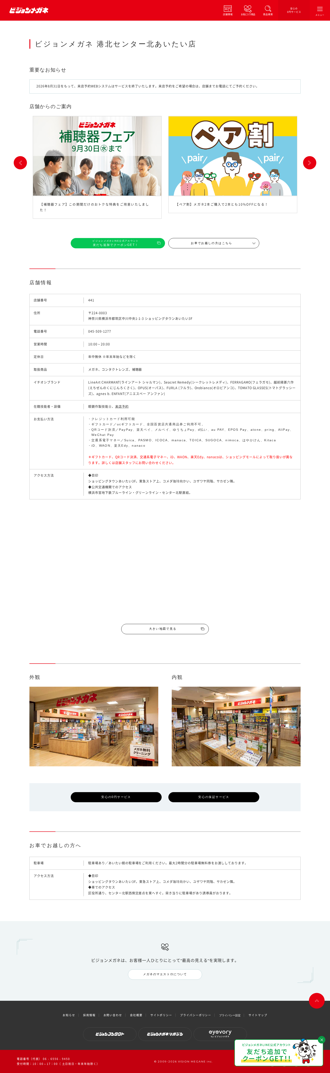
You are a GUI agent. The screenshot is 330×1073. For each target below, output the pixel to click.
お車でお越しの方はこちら (211, 243)
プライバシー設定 (230, 1015)
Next (309, 162)
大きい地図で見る (163, 628)
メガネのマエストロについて (165, 974)
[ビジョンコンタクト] (109, 1034)
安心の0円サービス (294, 10)
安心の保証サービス (213, 797)
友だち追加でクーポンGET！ (115, 243)
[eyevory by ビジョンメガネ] (220, 1034)
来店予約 (122, 406)
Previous (20, 162)
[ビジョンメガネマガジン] (165, 1034)
